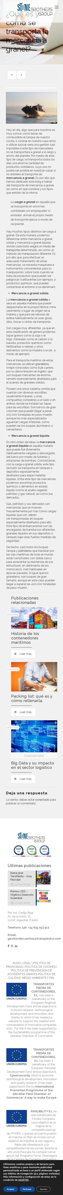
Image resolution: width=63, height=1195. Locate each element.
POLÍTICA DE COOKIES (40, 966)
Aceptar (10, 1189)
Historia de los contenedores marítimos (25, 638)
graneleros (42, 364)
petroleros (25, 550)
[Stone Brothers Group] (35, 9)
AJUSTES (23, 1180)
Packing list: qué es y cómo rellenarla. (31, 698)
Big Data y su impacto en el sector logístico (32, 765)
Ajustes (43, 1189)
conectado (42, 799)
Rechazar (27, 1189)
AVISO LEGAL (22, 963)
